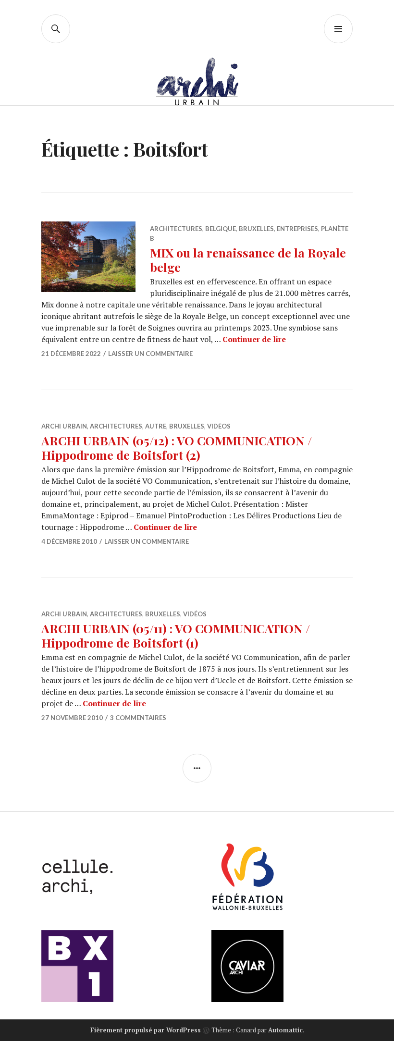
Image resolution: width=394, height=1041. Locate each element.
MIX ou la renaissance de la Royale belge (248, 260)
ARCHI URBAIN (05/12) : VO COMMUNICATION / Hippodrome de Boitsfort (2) (176, 447)
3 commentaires (138, 718)
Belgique (220, 229)
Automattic (285, 1030)
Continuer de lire (254, 339)
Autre (155, 426)
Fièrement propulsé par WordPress (145, 1030)
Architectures (176, 229)
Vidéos (219, 426)
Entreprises (297, 229)
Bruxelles (256, 229)
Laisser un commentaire (150, 353)
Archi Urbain (64, 426)
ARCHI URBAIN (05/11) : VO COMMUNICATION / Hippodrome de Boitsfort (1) (175, 635)
